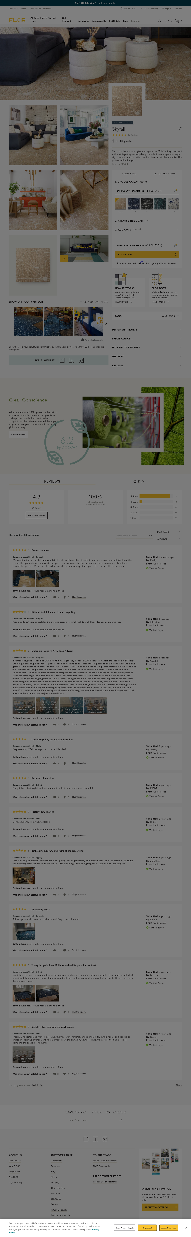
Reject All (147, 1227)
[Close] (186, 1227)
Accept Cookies (168, 1227)
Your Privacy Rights (125, 1227)
